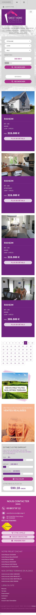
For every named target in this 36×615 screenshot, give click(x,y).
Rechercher (19, 67)
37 (11, 356)
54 (15, 363)
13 (11, 346)
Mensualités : (7, 471)
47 (19, 360)
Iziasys (34, 606)
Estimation (5, 596)
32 (23, 353)
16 (23, 346)
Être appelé (19, 533)
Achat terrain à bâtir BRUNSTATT (11, 576)
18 (30, 346)
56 (23, 363)
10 (32, 343)
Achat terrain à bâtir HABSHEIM (11, 574)
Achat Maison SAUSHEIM (9, 555)
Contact (4, 598)
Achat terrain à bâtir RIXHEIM (10, 581)
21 (11, 350)
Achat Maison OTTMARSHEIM (10, 567)
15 (19, 346)
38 (15, 356)
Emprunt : (6, 464)
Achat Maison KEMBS (8, 559)
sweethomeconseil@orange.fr (15, 513)
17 (27, 346)
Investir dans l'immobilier (9, 601)
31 (19, 353)
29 (11, 353)
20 (7, 350)
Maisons (4, 589)
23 (19, 350)
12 (7, 346)
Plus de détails (18, 139)
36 (7, 356)
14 (15, 346)
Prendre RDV (19, 541)
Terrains (4, 591)
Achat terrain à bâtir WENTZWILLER (12, 579)
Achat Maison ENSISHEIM (9, 562)
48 (23, 360)
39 (19, 356)
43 (3, 360)
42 (30, 356)
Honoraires (6, 2)
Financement (5, 593)
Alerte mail (9, 7)
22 (15, 350)
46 (15, 360)
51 (3, 363)
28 (7, 353)
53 (11, 363)
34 (30, 353)
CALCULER (19, 479)
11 (3, 346)
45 (11, 360)
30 (15, 353)
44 (7, 360)
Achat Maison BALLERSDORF (10, 557)
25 (27, 350)
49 (27, 360)
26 (30, 350)
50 (30, 360)
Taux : (4, 457)
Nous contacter (19, 537)
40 (23, 356)
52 (7, 363)
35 (3, 356)
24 (23, 350)
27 (3, 353)
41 (27, 356)
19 (3, 350)
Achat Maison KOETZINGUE (9, 564)
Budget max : (8, 55)
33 (27, 353)
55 (19, 363)
